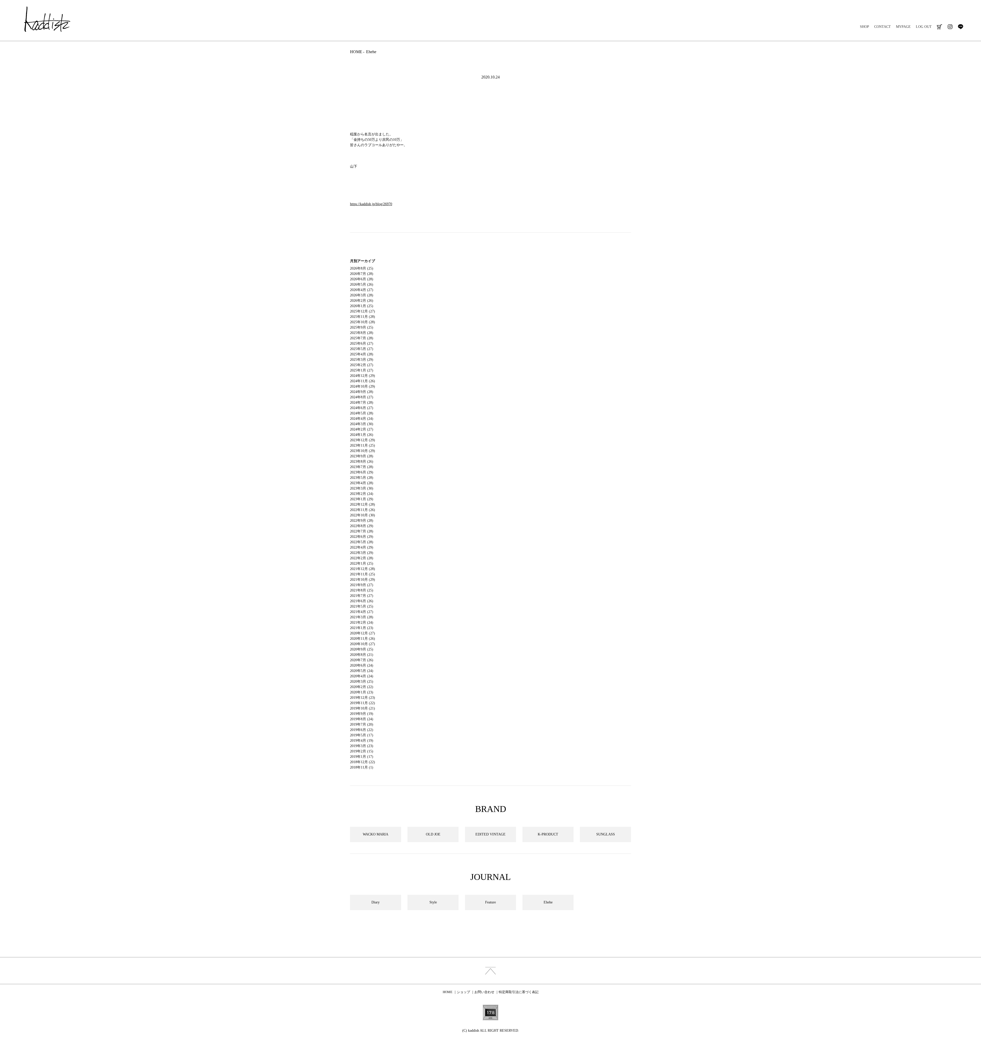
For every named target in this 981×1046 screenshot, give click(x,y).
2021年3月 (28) (361, 617)
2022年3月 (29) (361, 553)
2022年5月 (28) (361, 542)
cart (939, 26)
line (960, 26)
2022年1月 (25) (361, 563)
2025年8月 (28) (361, 333)
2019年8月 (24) (361, 719)
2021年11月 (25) (362, 574)
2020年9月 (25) (361, 649)
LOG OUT (924, 27)
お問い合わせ (484, 992)
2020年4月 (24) (361, 676)
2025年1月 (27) (361, 370)
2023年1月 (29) (361, 499)
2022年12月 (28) (362, 504)
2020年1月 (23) (361, 692)
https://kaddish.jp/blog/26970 (371, 204)
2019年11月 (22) (362, 703)
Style (433, 902)
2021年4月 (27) (361, 612)
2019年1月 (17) (361, 757)
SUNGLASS (605, 834)
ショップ (463, 992)
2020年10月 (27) (362, 644)
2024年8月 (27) (361, 397)
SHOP (864, 27)
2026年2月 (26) (361, 301)
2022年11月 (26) (362, 510)
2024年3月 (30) (361, 424)
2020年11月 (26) (362, 639)
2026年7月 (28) (361, 274)
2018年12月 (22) (362, 762)
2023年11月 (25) (362, 445)
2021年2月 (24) (361, 622)
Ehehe (371, 52)
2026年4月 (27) (361, 290)
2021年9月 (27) (361, 585)
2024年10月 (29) (362, 386)
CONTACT (882, 27)
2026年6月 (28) (361, 279)
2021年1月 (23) (361, 628)
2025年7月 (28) (361, 338)
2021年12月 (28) (362, 569)
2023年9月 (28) (361, 456)
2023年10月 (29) (362, 451)
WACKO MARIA (375, 834)
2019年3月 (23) (361, 746)
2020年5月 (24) (361, 671)
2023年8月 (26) (361, 461)
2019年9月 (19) (361, 714)
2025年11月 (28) (362, 317)
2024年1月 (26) (361, 435)
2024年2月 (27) (361, 429)
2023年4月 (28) (361, 483)
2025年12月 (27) (362, 311)
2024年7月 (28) (361, 402)
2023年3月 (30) (361, 488)
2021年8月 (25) (361, 590)
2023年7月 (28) (361, 467)
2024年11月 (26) (362, 381)
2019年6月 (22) (361, 730)
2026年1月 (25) (361, 306)
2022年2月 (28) (361, 558)
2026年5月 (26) (361, 284)
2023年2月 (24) (361, 494)
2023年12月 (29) (362, 440)
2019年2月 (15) (361, 751)
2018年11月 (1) (361, 767)
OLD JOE (433, 834)
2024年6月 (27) (361, 408)
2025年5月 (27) (361, 349)
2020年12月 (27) (362, 633)
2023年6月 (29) (361, 472)
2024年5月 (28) (361, 413)
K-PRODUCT (548, 834)
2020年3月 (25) (361, 681)
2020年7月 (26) (361, 660)
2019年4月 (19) (361, 740)
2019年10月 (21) (362, 708)
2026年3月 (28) (361, 295)
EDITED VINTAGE (490, 834)
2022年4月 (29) (361, 547)
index (490, 970)
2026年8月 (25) (361, 268)
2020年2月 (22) (361, 687)
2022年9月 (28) (361, 520)
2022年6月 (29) (361, 537)
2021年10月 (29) (362, 580)
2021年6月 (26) (361, 601)
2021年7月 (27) (361, 596)
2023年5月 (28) (361, 478)
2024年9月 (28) (361, 392)
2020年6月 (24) (361, 665)
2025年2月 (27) (361, 365)
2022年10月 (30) (362, 515)
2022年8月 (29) (361, 526)
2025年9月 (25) (361, 327)
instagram (950, 26)
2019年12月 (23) (362, 698)
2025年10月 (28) (362, 322)
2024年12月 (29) (362, 376)
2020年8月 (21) (361, 655)
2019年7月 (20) (361, 724)
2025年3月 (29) (361, 360)
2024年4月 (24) (361, 419)
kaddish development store (47, 19)
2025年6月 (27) (361, 343)
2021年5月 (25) (361, 606)
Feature (490, 902)
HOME (356, 52)
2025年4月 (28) (361, 354)
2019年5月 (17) (361, 735)
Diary (375, 902)
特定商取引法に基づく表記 (519, 992)
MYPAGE (903, 27)
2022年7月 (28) (361, 531)
